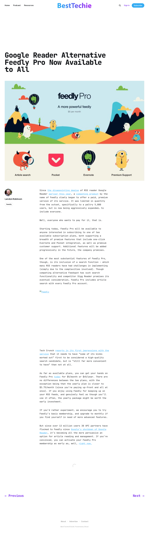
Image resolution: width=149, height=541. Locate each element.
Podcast (17, 5)
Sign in (127, 5)
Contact (84, 521)
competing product (87, 193)
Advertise (73, 521)
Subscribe (138, 5)
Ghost (86, 527)
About (63, 521)
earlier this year (60, 193)
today (57, 376)
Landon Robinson (13, 199)
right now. (85, 443)
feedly (8, 204)
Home (7, 5)
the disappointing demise (63, 190)
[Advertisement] (74, 27)
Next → (138, 496)
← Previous (14, 496)
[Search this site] (120, 5)
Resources (29, 5)
